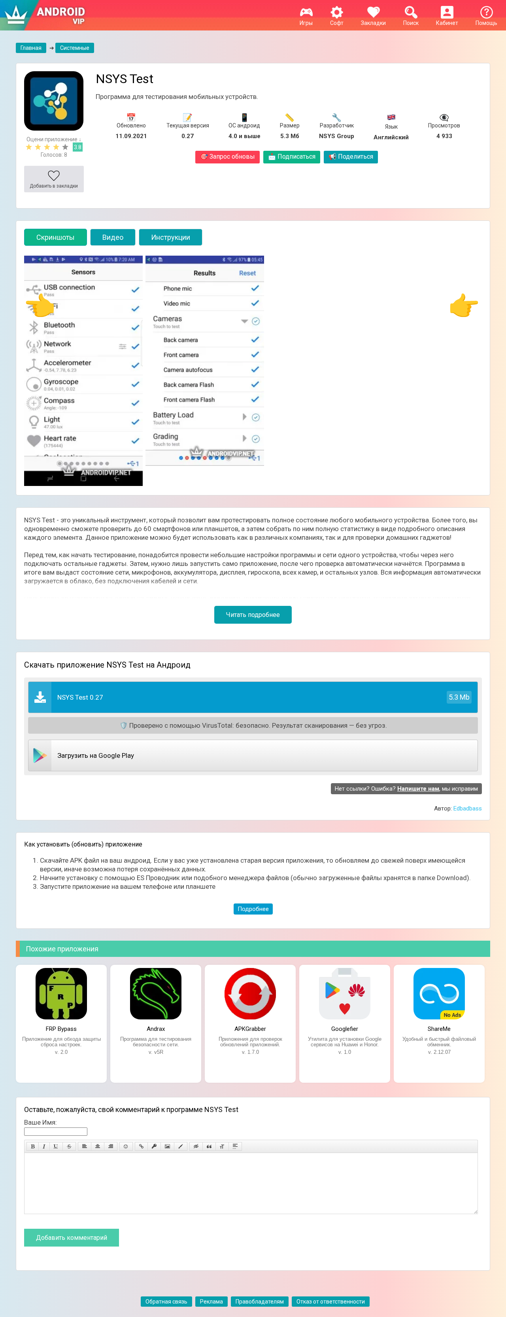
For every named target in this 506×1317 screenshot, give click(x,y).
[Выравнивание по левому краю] (84, 1146)
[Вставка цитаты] (209, 1146)
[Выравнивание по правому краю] (110, 1146)
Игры (306, 23)
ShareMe (439, 1028)
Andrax (156, 1028)
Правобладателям (260, 1301)
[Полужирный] (32, 1146)
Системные (74, 48)
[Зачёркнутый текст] (69, 1146)
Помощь (486, 23)
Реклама (211, 1301)
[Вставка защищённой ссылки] (154, 1146)
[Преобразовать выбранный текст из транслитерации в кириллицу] (222, 1146)
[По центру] (97, 1146)
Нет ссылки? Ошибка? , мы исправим (406, 788)
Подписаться (291, 156)
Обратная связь (166, 1301)
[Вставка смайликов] (126, 1146)
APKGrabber (250, 1028)
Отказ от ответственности (330, 1301)
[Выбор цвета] (180, 1146)
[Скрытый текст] (196, 1146)
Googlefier (344, 1028)
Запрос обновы (227, 156)
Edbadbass (467, 808)
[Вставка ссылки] (141, 1146)
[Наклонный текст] (44, 1146)
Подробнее (253, 909)
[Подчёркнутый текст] (56, 1146)
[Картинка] (167, 1146)
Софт (337, 23)
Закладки (373, 23)
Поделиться (351, 156)
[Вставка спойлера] (235, 1146)
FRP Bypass (61, 1028)
